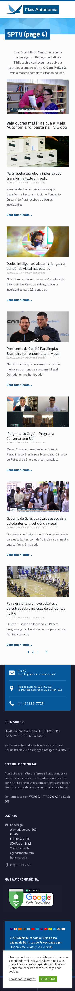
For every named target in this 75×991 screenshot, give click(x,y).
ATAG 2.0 (48, 797)
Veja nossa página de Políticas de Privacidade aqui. (36, 940)
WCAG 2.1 (35, 797)
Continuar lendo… (19, 214)
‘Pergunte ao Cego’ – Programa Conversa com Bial (30, 436)
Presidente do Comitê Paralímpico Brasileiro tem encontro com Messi (33, 351)
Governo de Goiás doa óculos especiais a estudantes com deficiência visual (36, 521)
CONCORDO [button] (48, 979)
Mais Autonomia (30, 938)
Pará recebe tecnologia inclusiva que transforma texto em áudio (34, 176)
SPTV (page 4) (27, 34)
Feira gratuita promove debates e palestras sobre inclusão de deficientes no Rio (36, 608)
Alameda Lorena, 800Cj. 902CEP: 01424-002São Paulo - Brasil (23, 837)
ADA (57, 797)
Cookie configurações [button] (22, 979)
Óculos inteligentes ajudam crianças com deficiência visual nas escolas (37, 266)
